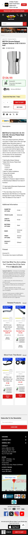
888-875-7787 (17, 267)
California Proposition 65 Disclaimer (10, 112)
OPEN (24, 4)
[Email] (7, 114)
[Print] (10, 114)
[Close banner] (2, 4)
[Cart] (25, 15)
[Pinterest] (16, 114)
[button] (21, 16)
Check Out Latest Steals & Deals (14, 11)
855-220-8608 (12, 452)
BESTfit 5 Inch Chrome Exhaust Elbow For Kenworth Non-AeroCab (7, 328)
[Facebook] (3, 114)
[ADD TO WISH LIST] (7, 107)
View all (24, 303)
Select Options (7, 338)
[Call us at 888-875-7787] (18, 15)
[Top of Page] (23, 525)
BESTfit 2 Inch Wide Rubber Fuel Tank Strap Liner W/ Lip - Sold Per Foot (7, 380)
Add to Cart (7, 396)
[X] (13, 114)
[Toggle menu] (3, 16)
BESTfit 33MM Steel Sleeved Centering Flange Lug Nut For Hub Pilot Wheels (20, 380)
